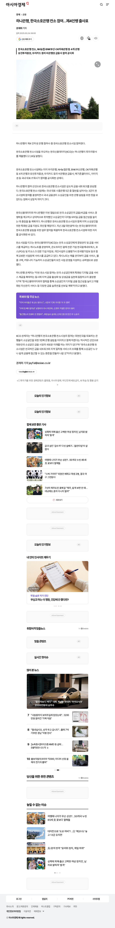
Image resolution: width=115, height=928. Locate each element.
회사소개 (9, 906)
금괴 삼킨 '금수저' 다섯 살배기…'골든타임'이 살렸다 (66, 448)
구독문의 (56, 906)
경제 (18, 15)
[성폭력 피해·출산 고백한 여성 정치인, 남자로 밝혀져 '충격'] (34, 438)
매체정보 (37, 911)
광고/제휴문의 (22, 906)
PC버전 (70, 898)
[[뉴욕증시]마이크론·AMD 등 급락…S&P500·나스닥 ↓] (80, 751)
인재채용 (34, 906)
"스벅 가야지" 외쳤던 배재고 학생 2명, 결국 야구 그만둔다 (66, 476)
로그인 (19, 898)
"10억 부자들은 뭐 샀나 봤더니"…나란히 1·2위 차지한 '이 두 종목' (44, 302)
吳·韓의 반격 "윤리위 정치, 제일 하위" (66, 848)
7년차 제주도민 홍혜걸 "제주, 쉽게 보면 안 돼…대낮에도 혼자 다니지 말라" (66, 490)
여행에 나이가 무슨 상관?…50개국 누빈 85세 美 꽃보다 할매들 (65, 462)
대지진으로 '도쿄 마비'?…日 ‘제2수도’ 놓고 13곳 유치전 (67, 833)
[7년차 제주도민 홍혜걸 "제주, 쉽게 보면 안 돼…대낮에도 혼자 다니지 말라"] (34, 494)
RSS (75, 906)
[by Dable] (83, 778)
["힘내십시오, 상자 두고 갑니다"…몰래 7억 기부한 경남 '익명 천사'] (80, 736)
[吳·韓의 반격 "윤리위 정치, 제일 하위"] (36, 854)
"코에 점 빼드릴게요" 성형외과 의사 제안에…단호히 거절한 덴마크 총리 (46, 308)
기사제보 (67, 906)
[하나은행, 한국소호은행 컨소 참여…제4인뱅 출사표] (57, 89)
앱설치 (44, 898)
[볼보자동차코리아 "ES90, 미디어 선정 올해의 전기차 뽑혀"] (80, 766)
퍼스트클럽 (45, 906)
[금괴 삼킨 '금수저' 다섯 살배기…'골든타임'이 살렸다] (34, 452)
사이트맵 (96, 898)
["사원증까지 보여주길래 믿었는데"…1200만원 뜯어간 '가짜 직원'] (80, 722)
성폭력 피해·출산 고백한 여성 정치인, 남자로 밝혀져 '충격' (66, 433)
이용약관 (27, 911)
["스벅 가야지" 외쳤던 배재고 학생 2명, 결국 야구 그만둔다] (34, 480)
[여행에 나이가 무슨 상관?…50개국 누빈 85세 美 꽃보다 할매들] (34, 466)
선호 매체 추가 (26, 39)
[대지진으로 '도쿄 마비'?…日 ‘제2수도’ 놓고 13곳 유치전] (36, 839)
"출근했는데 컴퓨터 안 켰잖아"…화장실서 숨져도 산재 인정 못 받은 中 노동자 (49, 314)
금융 (25, 15)
